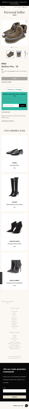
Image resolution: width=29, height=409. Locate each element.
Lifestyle (14, 321)
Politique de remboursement (14, 343)
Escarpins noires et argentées (14, 283)
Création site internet (13, 358)
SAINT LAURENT (14, 280)
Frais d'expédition (11, 71)
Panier (25, 7)
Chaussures (14, 319)
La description (5, 112)
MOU (3, 63)
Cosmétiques (14, 323)
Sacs (14, 316)
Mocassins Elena (14, 165)
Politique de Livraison (14, 348)
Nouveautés (14, 311)
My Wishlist (19, 7)
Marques (14, 324)
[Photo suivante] (25, 34)
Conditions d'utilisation (14, 342)
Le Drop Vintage (14, 326)
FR (16, 7)
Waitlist (14, 337)
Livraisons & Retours (7, 121)
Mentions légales (14, 345)
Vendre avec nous (14, 338)
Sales (14, 327)
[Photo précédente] (3, 34)
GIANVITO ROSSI (15, 241)
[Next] (27, 53)
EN (14, 7)
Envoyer (22, 105)
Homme (14, 314)
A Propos (14, 335)
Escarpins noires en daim (14, 243)
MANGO (14, 202)
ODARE (14, 163)
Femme (14, 313)
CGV (14, 340)
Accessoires (14, 318)
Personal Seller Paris (16, 356)
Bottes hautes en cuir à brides (14, 204)
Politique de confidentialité (14, 347)
